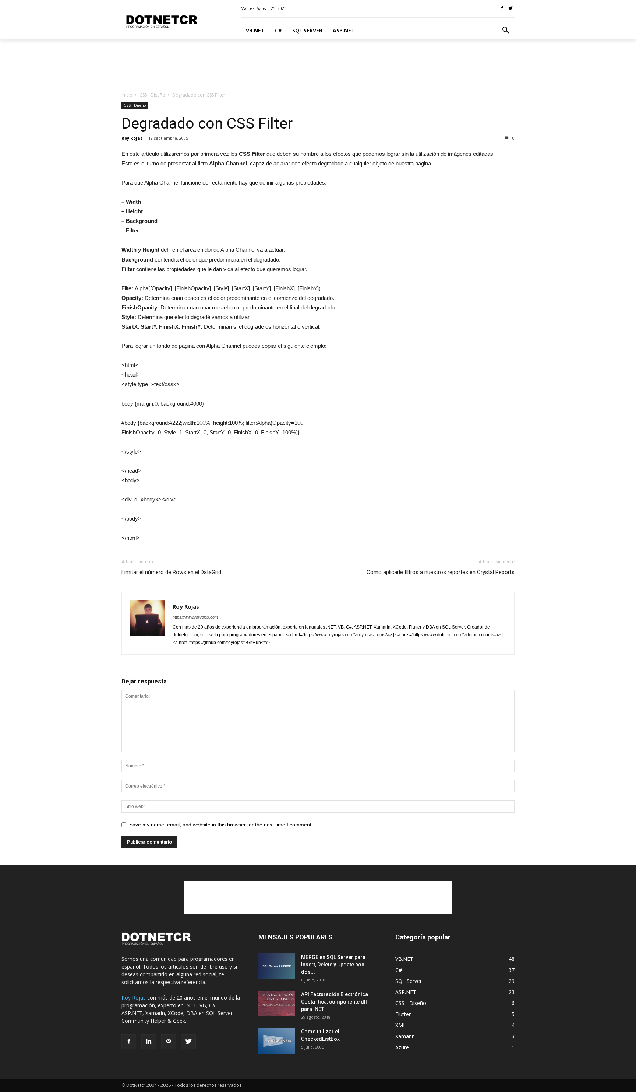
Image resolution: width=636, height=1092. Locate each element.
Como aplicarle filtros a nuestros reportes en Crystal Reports (441, 572)
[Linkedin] (148, 1041)
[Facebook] (128, 1041)
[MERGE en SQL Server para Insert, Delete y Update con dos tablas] (276, 966)
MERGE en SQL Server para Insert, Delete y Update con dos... (333, 964)
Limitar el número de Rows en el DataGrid (171, 572)
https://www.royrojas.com (195, 617)
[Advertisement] (318, 64)
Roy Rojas (131, 138)
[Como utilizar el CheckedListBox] (276, 1041)
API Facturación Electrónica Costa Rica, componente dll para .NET (334, 1001)
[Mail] (168, 1041)
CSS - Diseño (152, 95)
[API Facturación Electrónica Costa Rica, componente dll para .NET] (276, 1003)
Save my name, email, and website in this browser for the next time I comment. (221, 824)
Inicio (126, 95)
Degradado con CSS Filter (207, 123)
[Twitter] (188, 1041)
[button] (506, 30)
